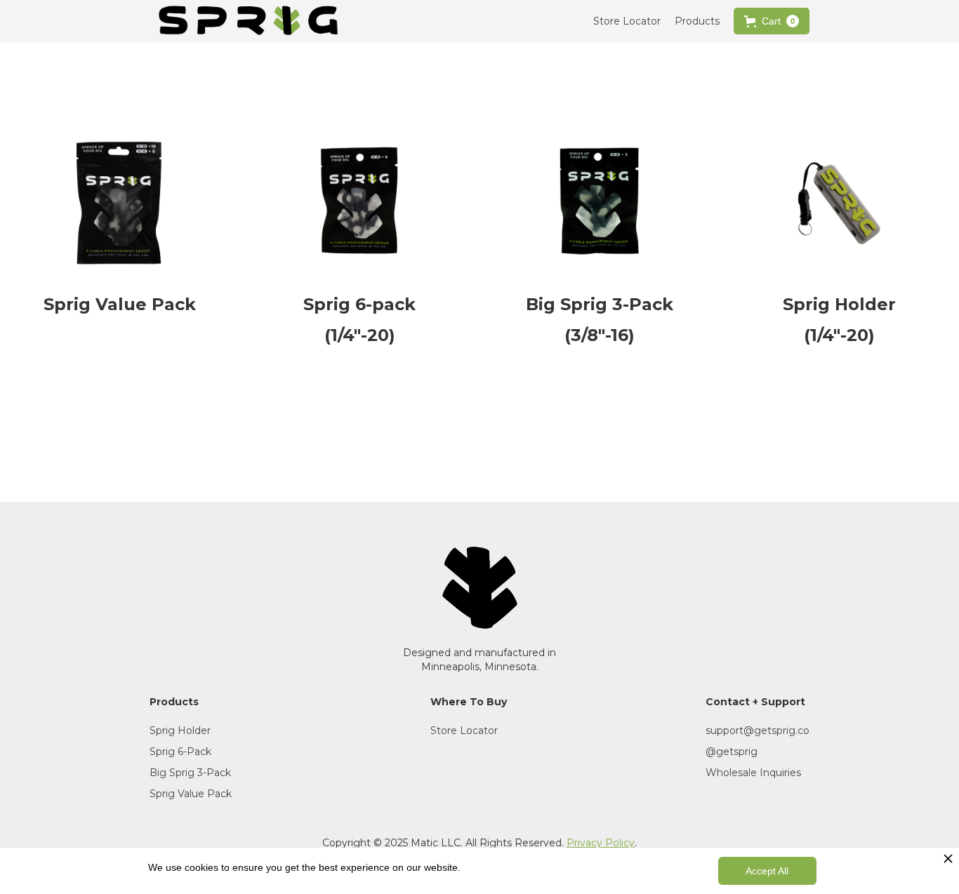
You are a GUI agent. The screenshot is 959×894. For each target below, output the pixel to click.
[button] (771, 21)
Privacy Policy (601, 842)
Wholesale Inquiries (753, 772)
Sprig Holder (180, 730)
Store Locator (627, 21)
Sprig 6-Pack (180, 751)
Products (697, 21)
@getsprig (732, 751)
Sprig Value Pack (191, 793)
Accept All (767, 870)
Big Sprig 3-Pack (190, 772)
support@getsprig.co (757, 730)
